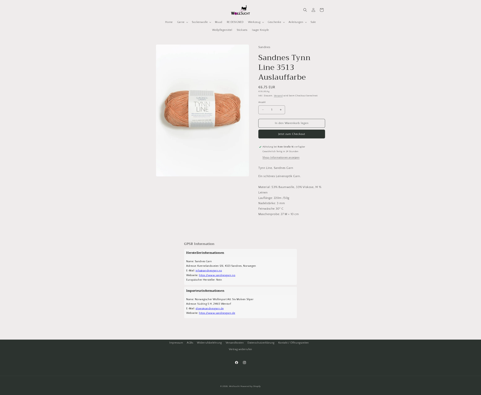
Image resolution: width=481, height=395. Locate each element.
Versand (278, 95)
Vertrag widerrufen (240, 349)
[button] (182, 22)
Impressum (176, 342)
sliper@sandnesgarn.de (210, 308)
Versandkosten (235, 342)
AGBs (190, 342)
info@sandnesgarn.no (209, 270)
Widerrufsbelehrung (209, 342)
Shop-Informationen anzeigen (280, 157)
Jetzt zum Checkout (291, 134)
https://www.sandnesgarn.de (217, 313)
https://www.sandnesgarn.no (217, 275)
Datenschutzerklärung (261, 342)
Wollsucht (234, 386)
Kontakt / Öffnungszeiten (293, 342)
